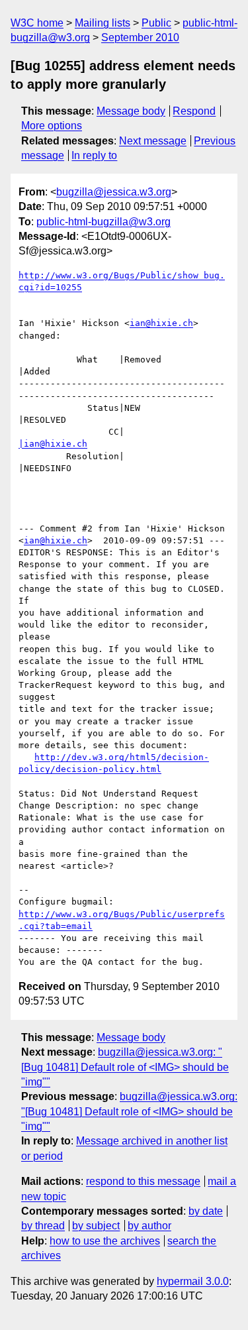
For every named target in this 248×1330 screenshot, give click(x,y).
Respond (194, 111)
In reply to (94, 155)
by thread (43, 1225)
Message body (131, 111)
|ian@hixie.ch (53, 444)
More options (51, 125)
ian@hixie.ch (161, 323)
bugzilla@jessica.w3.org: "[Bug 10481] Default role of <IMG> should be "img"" (125, 1066)
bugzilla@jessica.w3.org (113, 191)
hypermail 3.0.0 (193, 1281)
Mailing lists (102, 22)
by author (149, 1225)
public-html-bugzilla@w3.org (103, 221)
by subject (96, 1225)
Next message (152, 140)
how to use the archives (105, 1241)
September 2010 (140, 37)
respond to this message (143, 1181)
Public (156, 22)
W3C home (37, 22)
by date (205, 1211)
